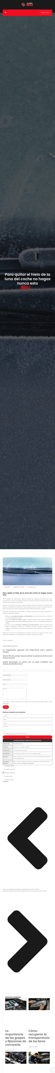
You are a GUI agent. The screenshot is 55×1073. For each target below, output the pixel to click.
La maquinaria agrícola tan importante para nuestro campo (27, 651)
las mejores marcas (9, 766)
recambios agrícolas (9, 769)
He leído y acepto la (15, 733)
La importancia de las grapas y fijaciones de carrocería (15, 1038)
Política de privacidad (28, 763)
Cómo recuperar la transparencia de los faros (39, 1036)
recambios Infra (8, 776)
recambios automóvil (9, 772)
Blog (29, 288)
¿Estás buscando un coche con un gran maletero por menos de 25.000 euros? (27, 663)
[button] (5, 12)
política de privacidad (21, 733)
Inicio (25, 288)
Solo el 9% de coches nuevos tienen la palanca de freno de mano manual (27, 657)
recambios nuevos (9, 779)
